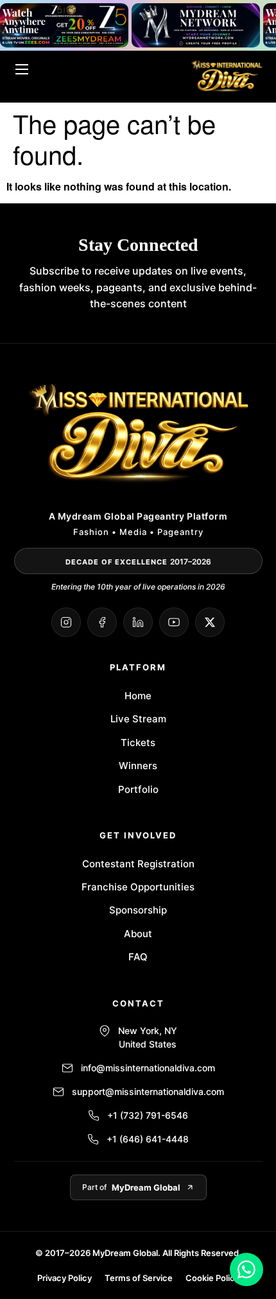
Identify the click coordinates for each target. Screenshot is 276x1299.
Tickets (138, 742)
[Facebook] (102, 622)
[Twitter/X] (210, 622)
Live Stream (138, 719)
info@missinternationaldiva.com (148, 1067)
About (138, 934)
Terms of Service (139, 1278)
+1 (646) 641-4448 (148, 1138)
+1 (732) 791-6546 (147, 1115)
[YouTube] (174, 622)
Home (138, 696)
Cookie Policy (212, 1278)
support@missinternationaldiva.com (148, 1091)
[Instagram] (66, 622)
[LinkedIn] (138, 622)
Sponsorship (138, 910)
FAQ (138, 957)
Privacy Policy (64, 1278)
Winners (138, 766)
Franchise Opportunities (138, 887)
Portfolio (138, 789)
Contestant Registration (138, 864)
